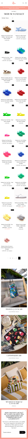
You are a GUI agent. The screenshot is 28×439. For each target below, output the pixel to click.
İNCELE (14, 406)
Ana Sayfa (14, 11)
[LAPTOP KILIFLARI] (14, 334)
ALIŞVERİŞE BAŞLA (14, 311)
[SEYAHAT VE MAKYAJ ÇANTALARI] (14, 380)
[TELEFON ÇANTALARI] (14, 288)
